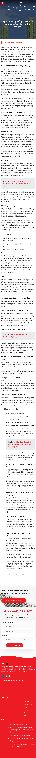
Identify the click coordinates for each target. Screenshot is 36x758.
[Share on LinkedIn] (26, 575)
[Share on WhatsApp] (9, 575)
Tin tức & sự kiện (18, 19)
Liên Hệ (33, 8)
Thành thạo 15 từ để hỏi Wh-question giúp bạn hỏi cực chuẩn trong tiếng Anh (19, 444)
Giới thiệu (26, 701)
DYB (12, 680)
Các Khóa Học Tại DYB (20, 7)
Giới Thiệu (8, 8)
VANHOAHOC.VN (15, 744)
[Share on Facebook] (12, 575)
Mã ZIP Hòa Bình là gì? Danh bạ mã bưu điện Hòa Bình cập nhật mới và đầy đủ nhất (17, 183)
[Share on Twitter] (16, 575)
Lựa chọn (5, 635)
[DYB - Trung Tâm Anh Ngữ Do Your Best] (2, 3)
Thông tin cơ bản (7, 622)
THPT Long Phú (7, 688)
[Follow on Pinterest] (6, 676)
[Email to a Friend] (19, 575)
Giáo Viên (25, 8)
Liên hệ (26, 710)
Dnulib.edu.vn (20, 741)
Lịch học (26, 704)
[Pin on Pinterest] (23, 575)
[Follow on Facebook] (3, 676)
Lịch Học (15, 8)
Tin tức (29, 8)
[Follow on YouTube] (9, 676)
